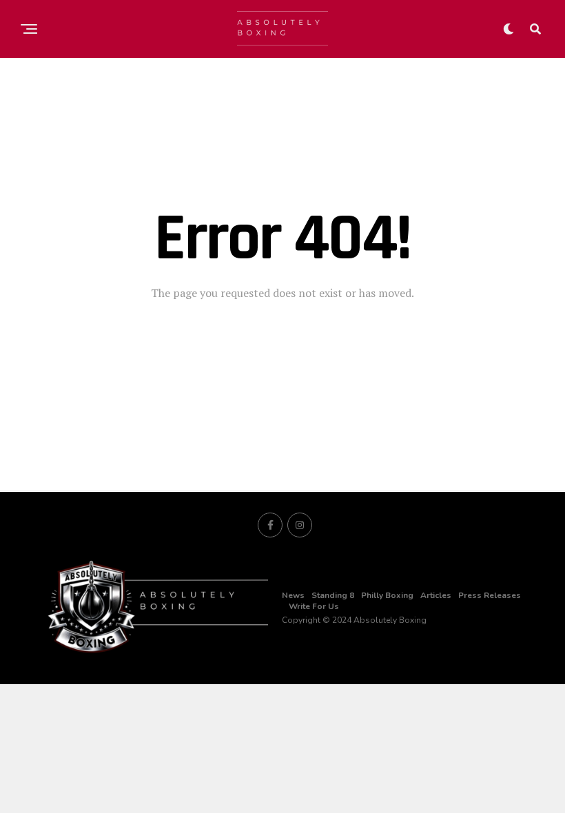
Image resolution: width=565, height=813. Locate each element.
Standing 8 (332, 595)
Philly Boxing (387, 595)
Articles (435, 595)
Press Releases (489, 595)
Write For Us (314, 606)
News (293, 595)
